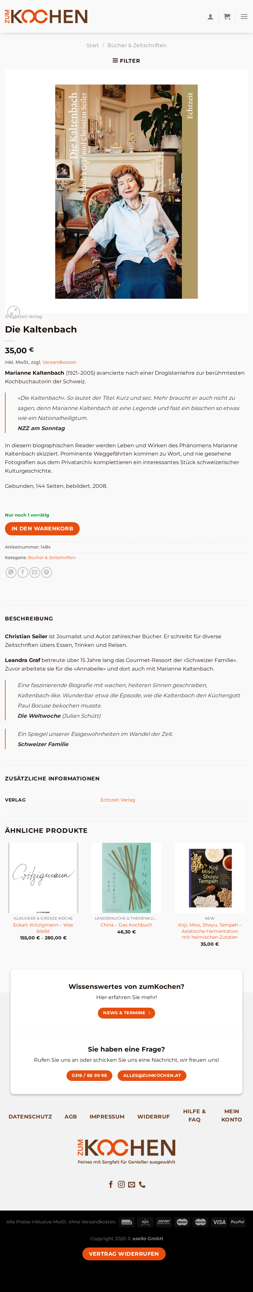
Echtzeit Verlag (117, 800)
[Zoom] (13, 312)
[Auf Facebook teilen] (22, 572)
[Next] (248, 900)
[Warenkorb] (227, 16)
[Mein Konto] (210, 16)
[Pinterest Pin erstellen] (46, 572)
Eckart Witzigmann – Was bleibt (43, 928)
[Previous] (5, 900)
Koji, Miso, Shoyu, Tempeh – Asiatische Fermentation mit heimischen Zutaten (209, 931)
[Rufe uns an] (142, 1185)
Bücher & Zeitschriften (137, 45)
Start (92, 45)
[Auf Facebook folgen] (110, 1185)
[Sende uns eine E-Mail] (131, 1185)
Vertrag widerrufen (124, 1254)
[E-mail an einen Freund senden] (34, 572)
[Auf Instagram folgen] (121, 1185)
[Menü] (244, 16)
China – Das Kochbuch (126, 925)
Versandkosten (59, 362)
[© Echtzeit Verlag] (126, 191)
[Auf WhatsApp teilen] (11, 572)
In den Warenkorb (42, 528)
